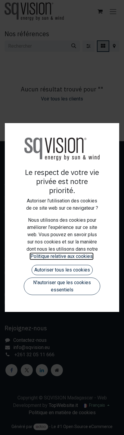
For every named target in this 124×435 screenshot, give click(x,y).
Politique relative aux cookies (61, 256)
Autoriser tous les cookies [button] (62, 270)
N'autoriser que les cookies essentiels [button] (62, 286)
